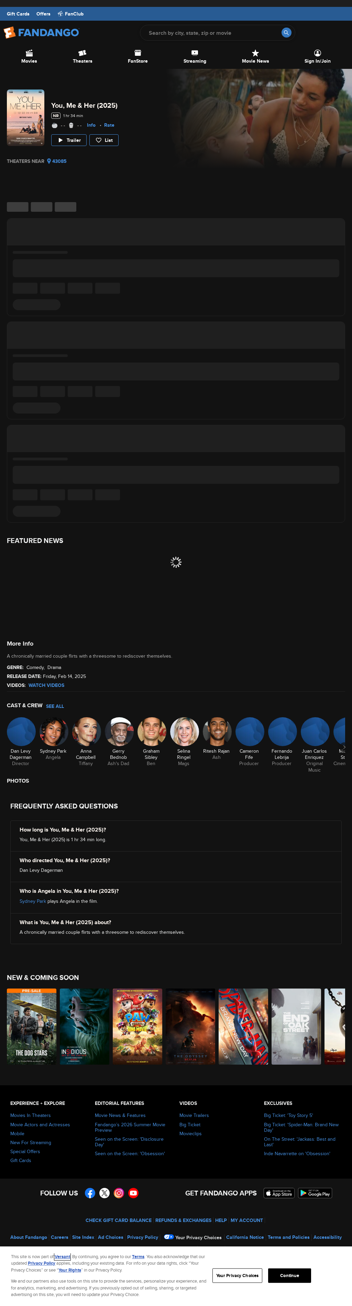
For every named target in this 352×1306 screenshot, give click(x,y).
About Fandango (28, 1237)
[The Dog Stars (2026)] (31, 1027)
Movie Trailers (194, 1115)
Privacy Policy (142, 1237)
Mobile (17, 1133)
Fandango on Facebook (90, 1193)
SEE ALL (55, 706)
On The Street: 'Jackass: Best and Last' (300, 1142)
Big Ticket (189, 1124)
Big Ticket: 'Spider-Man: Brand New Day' (301, 1127)
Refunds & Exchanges (183, 1220)
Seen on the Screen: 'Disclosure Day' (129, 1142)
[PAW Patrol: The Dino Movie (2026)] (137, 1027)
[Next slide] (344, 747)
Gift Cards (18, 14)
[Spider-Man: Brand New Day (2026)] (243, 1027)
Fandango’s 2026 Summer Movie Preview (130, 1127)
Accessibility (328, 1237)
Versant (62, 1256)
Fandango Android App (315, 1193)
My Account (247, 1220)
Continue (289, 1275)
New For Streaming (30, 1142)
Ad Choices (110, 1237)
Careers (59, 1237)
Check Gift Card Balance (119, 1220)
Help (221, 1220)
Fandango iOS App (279, 1193)
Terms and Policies (289, 1237)
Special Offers (25, 1151)
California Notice (245, 1237)
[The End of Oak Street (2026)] (296, 1027)
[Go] (287, 33)
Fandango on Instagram (119, 1193)
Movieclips (190, 1133)
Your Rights (69, 1270)
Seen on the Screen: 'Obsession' (130, 1153)
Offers (43, 14)
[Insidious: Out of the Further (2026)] (84, 1027)
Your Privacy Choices (198, 1237)
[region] (176, 1276)
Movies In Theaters (30, 1115)
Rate (109, 125)
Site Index (83, 1237)
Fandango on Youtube (133, 1193)
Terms (138, 1256)
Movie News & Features (120, 1115)
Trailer (74, 140)
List (109, 140)
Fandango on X (104, 1193)
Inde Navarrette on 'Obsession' (297, 1153)
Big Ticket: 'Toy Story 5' (288, 1115)
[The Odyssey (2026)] (190, 1027)
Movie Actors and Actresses (40, 1124)
